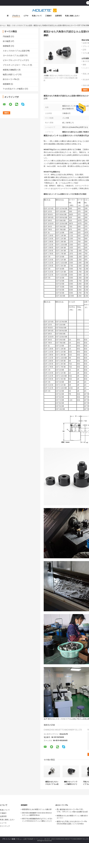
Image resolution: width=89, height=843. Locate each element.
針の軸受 (6, 41)
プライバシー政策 (8, 839)
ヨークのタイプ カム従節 (13, 55)
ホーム (2, 25)
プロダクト (16, 16)
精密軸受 (6, 46)
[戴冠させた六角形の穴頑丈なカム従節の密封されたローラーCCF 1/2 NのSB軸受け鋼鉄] (60, 52)
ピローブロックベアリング (14, 60)
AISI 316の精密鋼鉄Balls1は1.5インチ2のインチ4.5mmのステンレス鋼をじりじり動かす (37, 820)
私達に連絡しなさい (72, 16)
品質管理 (58, 16)
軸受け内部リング (10, 74)
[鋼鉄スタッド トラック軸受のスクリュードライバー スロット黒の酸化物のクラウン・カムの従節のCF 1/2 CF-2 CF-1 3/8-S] (71, 771)
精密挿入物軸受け (10, 70)
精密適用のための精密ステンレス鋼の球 (36, 809)
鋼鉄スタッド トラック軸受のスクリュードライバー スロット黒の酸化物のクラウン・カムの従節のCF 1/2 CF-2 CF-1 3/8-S (70, 783)
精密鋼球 (6, 84)
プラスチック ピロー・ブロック (16, 65)
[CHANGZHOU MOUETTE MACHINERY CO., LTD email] (6, 104)
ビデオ (26, 16)
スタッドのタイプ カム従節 (22, 25)
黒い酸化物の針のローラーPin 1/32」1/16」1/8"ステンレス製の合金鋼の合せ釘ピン (72, 810)
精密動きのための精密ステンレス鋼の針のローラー (72, 817)
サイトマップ (5, 826)
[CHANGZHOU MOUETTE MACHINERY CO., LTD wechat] (18, 104)
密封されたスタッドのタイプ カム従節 (62, 719)
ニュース (3, 823)
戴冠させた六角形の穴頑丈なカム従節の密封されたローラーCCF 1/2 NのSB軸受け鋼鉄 (60, 78)
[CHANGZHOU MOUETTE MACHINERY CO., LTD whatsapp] (12, 104)
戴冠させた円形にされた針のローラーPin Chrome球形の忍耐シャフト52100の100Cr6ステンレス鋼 (72, 823)
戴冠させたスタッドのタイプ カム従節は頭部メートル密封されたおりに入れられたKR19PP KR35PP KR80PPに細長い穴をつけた (52, 783)
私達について (37, 16)
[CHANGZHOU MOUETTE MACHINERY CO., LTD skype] (24, 104)
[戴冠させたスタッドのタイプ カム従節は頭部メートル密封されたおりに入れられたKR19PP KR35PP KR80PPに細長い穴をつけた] (52, 771)
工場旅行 (48, 16)
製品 (8, 25)
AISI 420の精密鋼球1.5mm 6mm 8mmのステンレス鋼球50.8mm (37, 814)
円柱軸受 (6, 36)
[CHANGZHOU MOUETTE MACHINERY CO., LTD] (44, 10)
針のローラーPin (10, 79)
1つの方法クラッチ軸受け (13, 89)
